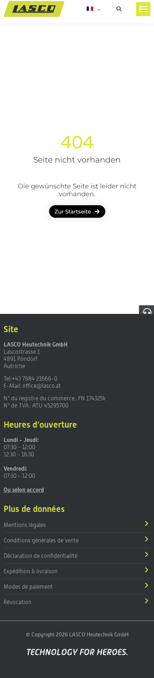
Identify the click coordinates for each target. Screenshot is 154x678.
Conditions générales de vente (41, 540)
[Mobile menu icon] (143, 9)
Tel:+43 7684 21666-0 (30, 379)
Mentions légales (25, 525)
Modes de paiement (28, 587)
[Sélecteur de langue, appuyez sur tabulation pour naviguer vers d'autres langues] (93, 9)
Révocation (18, 602)
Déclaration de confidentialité (40, 556)
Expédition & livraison (31, 571)
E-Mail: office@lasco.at (32, 386)
